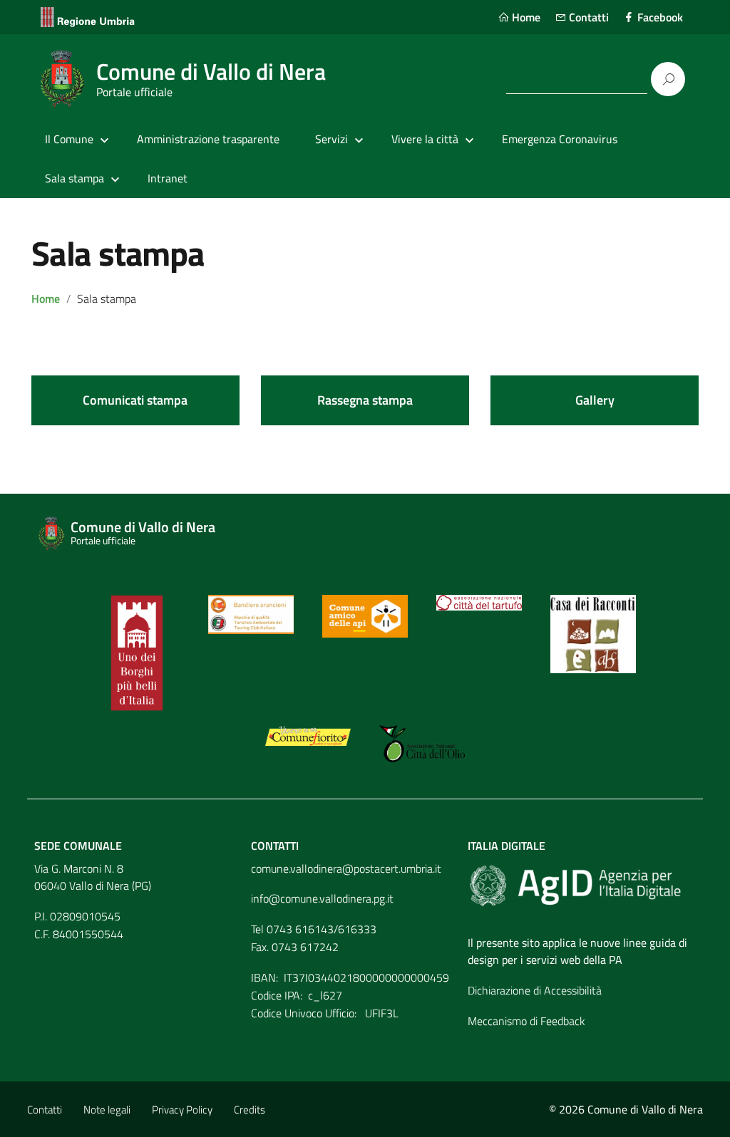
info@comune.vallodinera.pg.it (322, 898)
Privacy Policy (182, 1109)
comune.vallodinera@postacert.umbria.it (346, 868)
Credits (249, 1109)
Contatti (587, 17)
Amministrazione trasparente (208, 138)
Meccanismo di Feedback (526, 1020)
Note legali (106, 1109)
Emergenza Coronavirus (559, 138)
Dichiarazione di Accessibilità (535, 990)
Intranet (167, 178)
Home (524, 17)
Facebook (658, 17)
